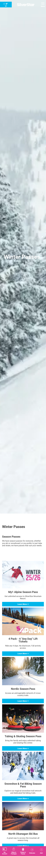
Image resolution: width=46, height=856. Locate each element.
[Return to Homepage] (25, 4)
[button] (4, 851)
